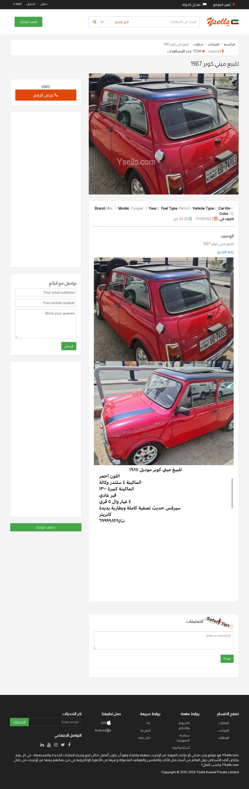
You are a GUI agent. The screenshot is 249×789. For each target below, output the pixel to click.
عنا (149, 723)
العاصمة (215, 51)
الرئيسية (229, 44)
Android (101, 730)
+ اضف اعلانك (46, 527)
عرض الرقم (44, 95)
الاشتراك (19, 722)
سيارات (198, 44)
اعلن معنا (144, 738)
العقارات (223, 723)
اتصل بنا (146, 730)
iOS (104, 723)
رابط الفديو (225, 252)
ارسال (68, 346)
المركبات (213, 44)
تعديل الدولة (191, 5)
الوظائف (223, 738)
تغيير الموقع (222, 5)
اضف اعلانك (28, 22)
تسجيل (31, 4)
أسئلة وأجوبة (181, 747)
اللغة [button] (18, 4)
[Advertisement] (45, 189)
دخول (44, 4)
